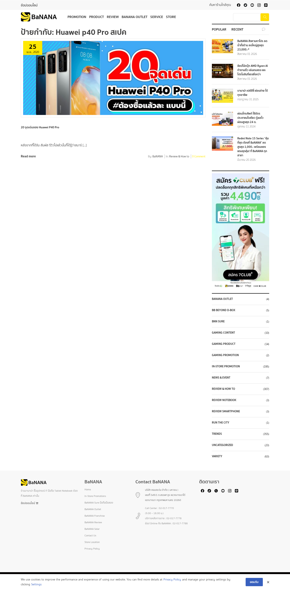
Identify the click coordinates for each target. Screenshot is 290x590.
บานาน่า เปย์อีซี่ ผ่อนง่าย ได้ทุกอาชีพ (252, 92)
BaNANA (157, 156)
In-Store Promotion (226, 366)
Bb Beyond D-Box (223, 310)
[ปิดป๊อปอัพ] (268, 582)
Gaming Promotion (225, 355)
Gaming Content (223, 333)
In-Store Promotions (95, 496)
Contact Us (90, 535)
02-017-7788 (180, 523)
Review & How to (179, 156)
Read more (28, 156)
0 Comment (199, 156)
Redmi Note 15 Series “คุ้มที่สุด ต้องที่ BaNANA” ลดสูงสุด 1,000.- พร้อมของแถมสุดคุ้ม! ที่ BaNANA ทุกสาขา (253, 147)
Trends (217, 434)
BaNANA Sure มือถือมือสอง (98, 503)
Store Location (92, 542)
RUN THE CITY (220, 423)
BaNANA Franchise (94, 516)
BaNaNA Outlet (222, 299)
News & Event (221, 378)
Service (156, 17)
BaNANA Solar (92, 529)
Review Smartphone (226, 411)
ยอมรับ (254, 582)
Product (96, 17)
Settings (36, 584)
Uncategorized (222, 445)
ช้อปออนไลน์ (29, 5)
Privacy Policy (92, 549)
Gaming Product (223, 344)
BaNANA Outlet (134, 17)
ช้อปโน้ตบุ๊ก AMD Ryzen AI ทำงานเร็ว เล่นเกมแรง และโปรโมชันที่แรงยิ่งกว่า (252, 70)
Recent (237, 29)
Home (87, 489)
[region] (240, 230)
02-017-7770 (166, 508)
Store (171, 17)
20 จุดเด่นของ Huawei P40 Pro (40, 127)
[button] (240, 230)
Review (113, 17)
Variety (217, 456)
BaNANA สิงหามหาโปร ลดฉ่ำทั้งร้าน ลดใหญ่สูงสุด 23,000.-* (252, 45)
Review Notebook (224, 400)
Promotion (77, 17)
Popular (219, 29)
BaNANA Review (93, 522)
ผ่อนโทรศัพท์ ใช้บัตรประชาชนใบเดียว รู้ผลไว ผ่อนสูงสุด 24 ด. (250, 117)
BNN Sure (218, 321)
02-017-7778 (174, 518)
